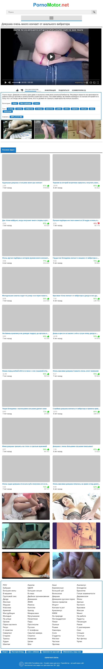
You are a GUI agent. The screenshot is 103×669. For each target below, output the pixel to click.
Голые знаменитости (86, 593)
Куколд (31, 610)
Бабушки (7, 588)
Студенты (56, 636)
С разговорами (83, 627)
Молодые (7, 616)
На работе (81, 616)
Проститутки (33, 624)
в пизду (39, 109)
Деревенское (82, 596)
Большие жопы (9, 591)
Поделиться (64, 90)
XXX (58, 665)
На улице (7, 619)
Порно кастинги (10, 624)
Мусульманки (33, 616)
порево (75, 109)
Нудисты (80, 619)
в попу (10, 109)
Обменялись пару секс (72, 652)
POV (5, 585)
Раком (79, 624)
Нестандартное (59, 619)
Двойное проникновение (38, 596)
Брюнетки (81, 591)
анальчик (7, 111)
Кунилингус (57, 610)
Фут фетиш (82, 638)
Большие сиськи (35, 591)
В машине (7, 593)
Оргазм (6, 622)
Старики (6, 636)
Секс (79, 630)
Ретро (5, 627)
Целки (30, 641)
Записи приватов (59, 602)
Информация (50, 90)
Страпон (31, 636)
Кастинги (81, 605)
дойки (58, 109)
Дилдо (5, 599)
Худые (6, 641)
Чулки (79, 641)
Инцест (55, 605)
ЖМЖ (30, 602)
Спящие (80, 633)
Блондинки (81, 588)
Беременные (58, 588)
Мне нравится (17, 90)
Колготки (31, 607)
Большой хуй (58, 591)
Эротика (55, 644)
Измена (31, 605)
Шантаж (6, 644)
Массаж (80, 610)
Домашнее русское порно (63, 599)
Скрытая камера (35, 633)
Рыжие (55, 627)
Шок (29, 644)
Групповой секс (9, 596)
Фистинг (55, 638)
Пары (30, 622)
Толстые (80, 636)
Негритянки (33, 619)
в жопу (19, 109)
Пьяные (55, 624)
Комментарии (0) (79, 90)
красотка (49, 109)
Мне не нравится (22, 90)
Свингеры (56, 630)
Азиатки (31, 585)
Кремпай (7, 610)
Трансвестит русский (51, 652)
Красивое (81, 607)
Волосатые (57, 593)
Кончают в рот (58, 607)
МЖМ (54, 613)
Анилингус (81, 585)
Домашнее (32, 599)
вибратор (29, 109)
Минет (79, 613)
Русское (31, 627)
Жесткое (6, 602)
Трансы (6, 638)
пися (92, 109)
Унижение (32, 638)
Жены (79, 599)
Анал (15, 103)
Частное (55, 641)
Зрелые (80, 602)
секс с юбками (33, 652)
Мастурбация (25, 103)
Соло (36, 103)
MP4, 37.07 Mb (16, 117)
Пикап (55, 622)
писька (84, 109)
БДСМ (30, 588)
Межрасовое (33, 613)
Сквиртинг (7, 633)
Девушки (56, 596)
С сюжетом (8, 630)
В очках (31, 593)
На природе (57, 616)
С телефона (33, 630)
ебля (67, 109)
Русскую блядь (18, 652)
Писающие (82, 622)
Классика (7, 607)
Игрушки (6, 605)
